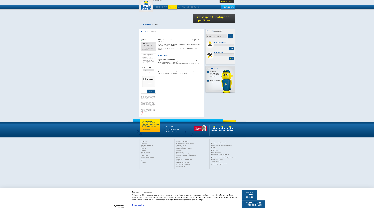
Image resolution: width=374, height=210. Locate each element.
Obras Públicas (145, 155)
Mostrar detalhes (138, 205)
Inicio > (143, 24)
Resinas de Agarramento (217, 159)
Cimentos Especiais (181, 146)
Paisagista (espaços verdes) (148, 157)
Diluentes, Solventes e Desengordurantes (186, 155)
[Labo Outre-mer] (222, 130)
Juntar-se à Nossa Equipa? (215, 81)
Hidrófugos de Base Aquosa (182, 162)
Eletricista (143, 146)
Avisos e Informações (172, 129)
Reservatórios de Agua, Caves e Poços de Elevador (223, 157)
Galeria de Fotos (148, 43)
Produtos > (148, 24)
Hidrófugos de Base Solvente (183, 164)
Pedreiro (143, 159)
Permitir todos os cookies (249, 195)
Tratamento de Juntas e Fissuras (219, 163)
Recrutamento (228, 7)
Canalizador (144, 143)
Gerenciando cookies (172, 131)
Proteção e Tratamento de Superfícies (220, 156)
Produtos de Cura (215, 150)
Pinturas (213, 147)
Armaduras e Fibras (181, 145)
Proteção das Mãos (216, 152)
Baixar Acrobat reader (142, 113)
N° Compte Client (148, 67)
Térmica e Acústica (215, 161)
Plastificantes (214, 149)
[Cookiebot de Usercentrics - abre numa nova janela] (119, 206)
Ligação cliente (227, 1)
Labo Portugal (146, 6)
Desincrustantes (180, 152)
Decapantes (179, 150)
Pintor (142, 160)
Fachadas (178, 157)
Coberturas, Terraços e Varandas (184, 148)
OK (230, 36)
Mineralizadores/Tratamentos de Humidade (221, 145)
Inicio (158, 7)
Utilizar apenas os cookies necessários (253, 204)
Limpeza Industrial (145, 152)
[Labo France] (214, 130)
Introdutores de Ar (180, 166)
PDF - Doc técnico (148, 45)
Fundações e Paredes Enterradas (184, 159)
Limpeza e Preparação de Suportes (219, 142)
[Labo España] (230, 130)
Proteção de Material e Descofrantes (220, 154)
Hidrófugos (178, 160)
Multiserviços (144, 153)
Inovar (164, 7)
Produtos (172, 7)
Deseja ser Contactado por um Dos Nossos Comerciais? (214, 74)
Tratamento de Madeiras (217, 164)
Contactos (195, 7)
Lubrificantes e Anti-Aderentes (218, 143)
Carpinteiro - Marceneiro (147, 145)
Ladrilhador (143, 150)
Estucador (143, 148)
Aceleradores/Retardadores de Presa (185, 143)
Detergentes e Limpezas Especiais (184, 153)
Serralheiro (143, 162)
